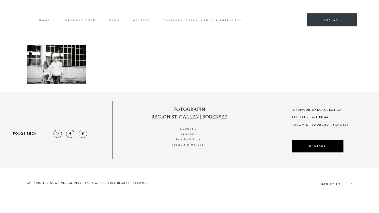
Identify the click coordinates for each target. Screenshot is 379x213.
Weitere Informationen (248, 6)
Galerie (141, 20)
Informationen (80, 20)
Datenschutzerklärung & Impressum (203, 20)
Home (44, 20)
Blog (114, 20)
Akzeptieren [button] (273, 6)
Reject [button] (290, 6)
